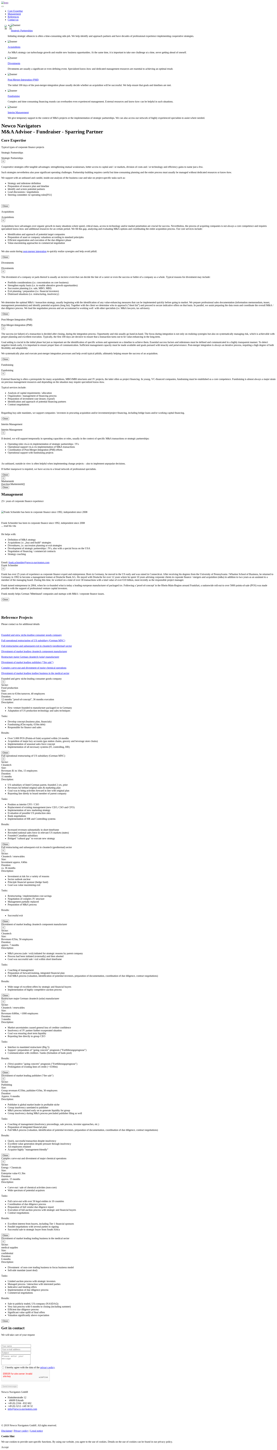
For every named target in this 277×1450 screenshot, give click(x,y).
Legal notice (36, 1430)
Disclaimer (6, 1430)
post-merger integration (34, 251)
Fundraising (14, 96)
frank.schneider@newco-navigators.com (28, 562)
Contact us (13, 19)
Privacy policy (21, 1430)
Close (5, 206)
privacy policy (47, 1367)
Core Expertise (15, 11)
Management (14, 14)
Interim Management (18, 112)
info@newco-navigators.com (22, 1409)
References (13, 16)
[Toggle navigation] (2, 6)
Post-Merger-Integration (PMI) (23, 79)
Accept (4, 1447)
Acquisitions (14, 47)
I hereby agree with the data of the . (30, 1367)
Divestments (14, 63)
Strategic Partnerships (22, 30)
